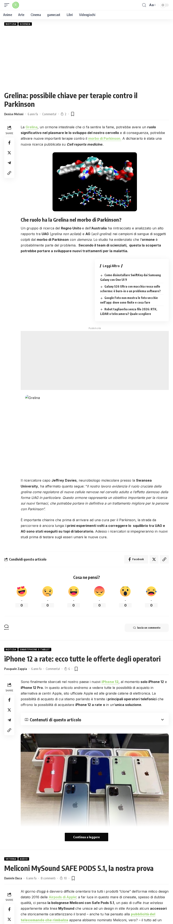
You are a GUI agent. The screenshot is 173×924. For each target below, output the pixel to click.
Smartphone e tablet (35, 649)
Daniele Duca (13, 878)
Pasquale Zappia (15, 669)
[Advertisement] (86, 58)
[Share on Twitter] (9, 153)
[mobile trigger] (7, 5)
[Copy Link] (9, 173)
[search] (144, 5)
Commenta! (49, 114)
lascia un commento (148, 627)
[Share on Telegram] (9, 163)
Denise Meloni (13, 114)
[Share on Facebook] (9, 143)
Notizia (11, 24)
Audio (24, 859)
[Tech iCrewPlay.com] (15, 5)
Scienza (25, 24)
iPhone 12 (110, 682)
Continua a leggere (86, 837)
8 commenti (48, 878)
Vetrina (11, 859)
